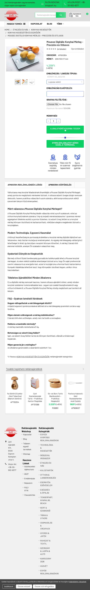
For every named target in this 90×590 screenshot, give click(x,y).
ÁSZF (26, 474)
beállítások (8, 586)
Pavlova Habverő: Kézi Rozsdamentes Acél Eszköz (75, 397)
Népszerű (28, 483)
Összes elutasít (24, 586)
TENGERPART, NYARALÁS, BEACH (46, 500)
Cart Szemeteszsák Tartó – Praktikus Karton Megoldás (35, 397)
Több (59, 23)
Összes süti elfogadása (44, 586)
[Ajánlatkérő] (77, 15)
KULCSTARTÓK (46, 470)
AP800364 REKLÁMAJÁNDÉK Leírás (25, 184)
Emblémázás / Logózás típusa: (62, 75)
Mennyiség (52, 116)
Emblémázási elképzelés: (60, 88)
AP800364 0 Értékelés (59, 184)
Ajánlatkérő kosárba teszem (65, 128)
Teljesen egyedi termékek (27, 446)
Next (83, 369)
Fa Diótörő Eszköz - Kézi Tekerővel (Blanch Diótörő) (14, 396)
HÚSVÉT (44, 566)
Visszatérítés (29, 495)
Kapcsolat (36, 23)
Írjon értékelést (77, 49)
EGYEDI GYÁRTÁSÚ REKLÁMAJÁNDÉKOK (49, 437)
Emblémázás (29, 478)
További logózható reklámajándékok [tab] (24, 369)
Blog (49, 23)
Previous (79, 369)
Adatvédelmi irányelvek (77, 582)
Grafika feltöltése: (57, 99)
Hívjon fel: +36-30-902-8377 (12, 467)
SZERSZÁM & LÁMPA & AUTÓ (45, 551)
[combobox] (50, 15)
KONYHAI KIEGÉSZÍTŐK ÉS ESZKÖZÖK (33, 356)
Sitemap (26, 454)
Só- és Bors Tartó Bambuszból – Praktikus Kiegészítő (55, 397)
